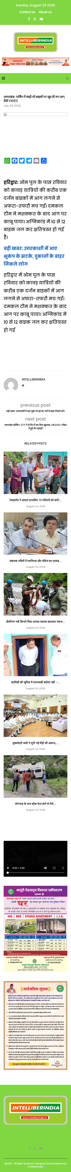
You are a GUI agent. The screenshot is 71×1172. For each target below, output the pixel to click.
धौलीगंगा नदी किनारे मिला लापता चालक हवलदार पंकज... (35, 621)
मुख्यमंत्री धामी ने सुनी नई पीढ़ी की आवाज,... (36, 743)
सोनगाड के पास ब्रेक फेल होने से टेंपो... (35, 804)
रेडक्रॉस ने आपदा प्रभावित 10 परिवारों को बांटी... (35, 500)
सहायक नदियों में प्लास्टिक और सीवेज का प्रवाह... (35, 561)
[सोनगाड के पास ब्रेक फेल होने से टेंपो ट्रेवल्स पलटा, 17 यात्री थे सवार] (35, 776)
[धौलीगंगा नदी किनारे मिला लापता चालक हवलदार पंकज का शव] (35, 594)
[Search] (67, 78)
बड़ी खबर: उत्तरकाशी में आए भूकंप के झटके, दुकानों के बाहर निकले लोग (34, 256)
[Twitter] (34, 19)
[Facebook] (29, 19)
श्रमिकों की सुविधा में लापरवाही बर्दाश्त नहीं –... (35, 682)
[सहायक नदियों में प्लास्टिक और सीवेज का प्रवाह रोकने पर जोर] (35, 533)
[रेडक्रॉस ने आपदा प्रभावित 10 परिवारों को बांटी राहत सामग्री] (35, 473)
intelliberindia (33, 379)
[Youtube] (41, 19)
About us (45, 12)
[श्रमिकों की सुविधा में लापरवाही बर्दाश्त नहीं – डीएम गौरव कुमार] (35, 655)
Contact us (27, 12)
